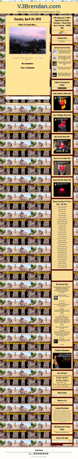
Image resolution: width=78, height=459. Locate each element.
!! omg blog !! (62, 330)
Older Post (46, 97)
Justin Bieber (61, 232)
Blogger (45, 456)
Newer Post (8, 97)
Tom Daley (61, 225)
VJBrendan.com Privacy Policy (62, 432)
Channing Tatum (61, 219)
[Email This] (37, 58)
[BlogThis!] (38, 58)
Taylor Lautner (61, 254)
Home (28, 97)
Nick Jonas (61, 211)
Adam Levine (61, 244)
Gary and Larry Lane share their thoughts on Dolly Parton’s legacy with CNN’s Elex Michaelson (62, 290)
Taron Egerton (61, 267)
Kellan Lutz (61, 240)
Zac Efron (61, 213)
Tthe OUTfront (62, 303)
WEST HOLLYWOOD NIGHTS (62, 327)
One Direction (61, 215)
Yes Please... (62, 41)
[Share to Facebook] (40, 58)
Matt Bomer (60, 227)
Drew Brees (60, 230)
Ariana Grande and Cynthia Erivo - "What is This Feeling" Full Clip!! (64, 63)
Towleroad (62, 309)
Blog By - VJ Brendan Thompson (22, 57)
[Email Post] (35, 57)
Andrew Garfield (61, 246)
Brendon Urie (61, 263)
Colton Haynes (61, 234)
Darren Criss (61, 207)
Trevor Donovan (61, 265)
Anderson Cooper (61, 238)
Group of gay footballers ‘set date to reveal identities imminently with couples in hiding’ (62, 311)
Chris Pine (61, 217)
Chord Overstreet (61, 223)
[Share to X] (39, 58)
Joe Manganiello (61, 252)
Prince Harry (61, 209)
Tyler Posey (60, 236)
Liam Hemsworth (61, 242)
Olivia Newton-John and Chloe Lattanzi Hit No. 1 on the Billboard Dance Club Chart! (64, 51)
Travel (29, 59)
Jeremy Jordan (61, 261)
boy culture (61, 315)
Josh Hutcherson (61, 256)
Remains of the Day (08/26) (64, 296)
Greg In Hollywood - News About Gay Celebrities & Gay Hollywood (62, 288)
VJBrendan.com (39, 6)
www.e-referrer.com (62, 403)
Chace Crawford (61, 259)
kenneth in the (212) (62, 295)
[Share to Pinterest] (42, 58)
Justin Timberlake (61, 221)
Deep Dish (62, 338)
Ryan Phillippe (61, 250)
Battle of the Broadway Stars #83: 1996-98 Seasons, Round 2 (64, 340)
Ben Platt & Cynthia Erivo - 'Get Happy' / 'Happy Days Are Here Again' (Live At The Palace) (64, 74)
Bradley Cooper (61, 248)
